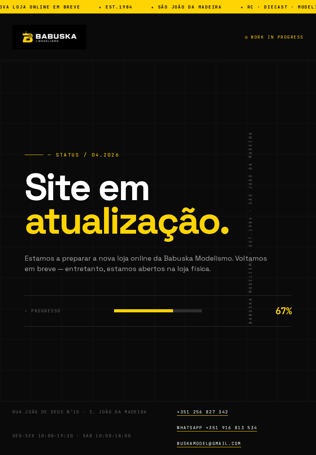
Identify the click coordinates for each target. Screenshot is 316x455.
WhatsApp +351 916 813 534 (217, 427)
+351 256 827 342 (202, 412)
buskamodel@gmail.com (209, 443)
